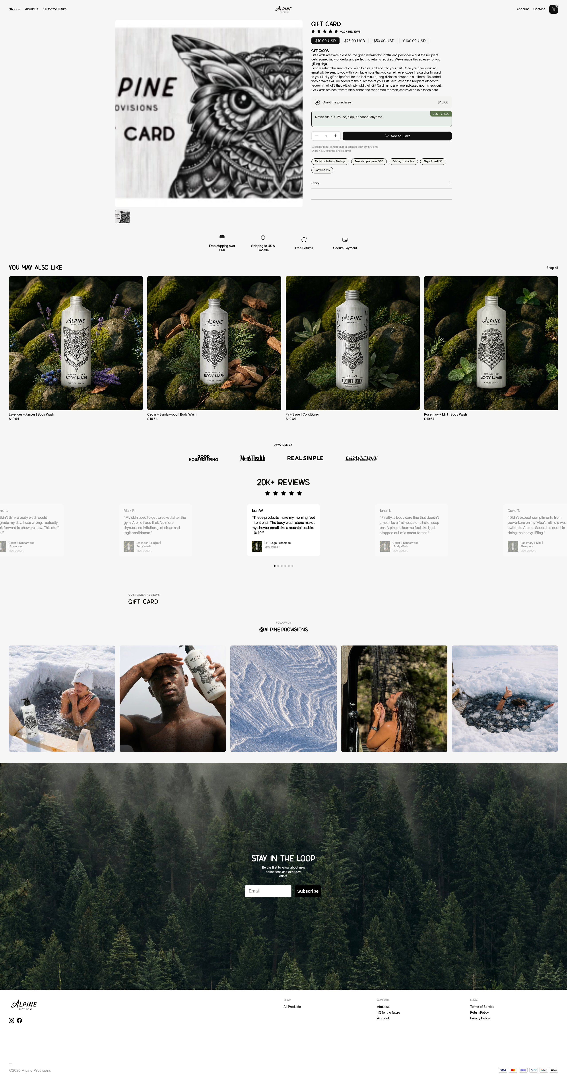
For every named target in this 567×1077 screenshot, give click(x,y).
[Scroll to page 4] (285, 566)
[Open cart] (553, 9)
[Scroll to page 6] (293, 566)
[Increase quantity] (335, 136)
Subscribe (307, 891)
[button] (11, 1064)
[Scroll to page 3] (282, 566)
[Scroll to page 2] (278, 566)
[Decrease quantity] (316, 136)
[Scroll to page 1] (274, 566)
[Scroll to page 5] (289, 566)
